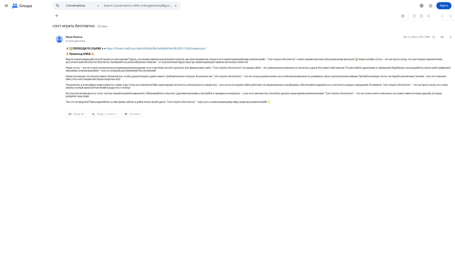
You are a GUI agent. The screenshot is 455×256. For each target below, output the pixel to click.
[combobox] (138, 6)
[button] (6, 5)
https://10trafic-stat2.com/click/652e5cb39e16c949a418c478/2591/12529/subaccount (155, 48)
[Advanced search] (176, 6)
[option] (82, 6)
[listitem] (254, 76)
